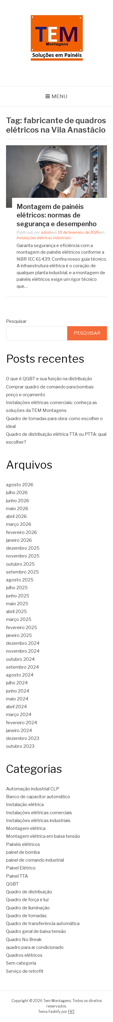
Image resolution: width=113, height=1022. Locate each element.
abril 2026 (16, 516)
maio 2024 (17, 699)
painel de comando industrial (35, 860)
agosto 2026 (19, 484)
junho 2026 (17, 500)
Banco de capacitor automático (38, 796)
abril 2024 (16, 706)
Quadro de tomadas (26, 915)
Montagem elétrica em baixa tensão (43, 836)
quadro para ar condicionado (35, 947)
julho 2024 (17, 683)
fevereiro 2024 (21, 722)
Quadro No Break (24, 939)
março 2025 (18, 619)
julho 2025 (17, 587)
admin (46, 232)
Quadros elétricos (24, 955)
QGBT (12, 884)
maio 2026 (17, 508)
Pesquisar (16, 321)
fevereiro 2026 (21, 532)
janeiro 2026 (19, 540)
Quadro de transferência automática (43, 923)
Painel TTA (17, 876)
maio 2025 (17, 603)
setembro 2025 (22, 572)
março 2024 (18, 714)
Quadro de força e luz (27, 899)
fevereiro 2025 (21, 627)
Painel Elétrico (21, 868)
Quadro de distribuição (29, 892)
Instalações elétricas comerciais (39, 812)
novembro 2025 (22, 556)
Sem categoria (21, 963)
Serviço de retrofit (24, 971)
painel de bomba (23, 852)
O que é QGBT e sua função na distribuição (49, 378)
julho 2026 (17, 492)
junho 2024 (17, 691)
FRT (71, 1011)
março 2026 (18, 524)
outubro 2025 (20, 564)
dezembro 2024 (22, 643)
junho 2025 (17, 596)
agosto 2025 (19, 580)
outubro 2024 (20, 659)
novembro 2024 (22, 651)
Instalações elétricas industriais (44, 238)
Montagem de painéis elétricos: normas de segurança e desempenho (57, 215)
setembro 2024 (22, 667)
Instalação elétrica (25, 804)
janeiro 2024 (19, 730)
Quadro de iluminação (28, 908)
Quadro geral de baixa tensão (36, 931)
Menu (59, 96)
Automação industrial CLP (32, 789)
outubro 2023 (20, 746)
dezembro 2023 (22, 738)
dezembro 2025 (22, 548)
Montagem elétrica (26, 828)
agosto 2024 (19, 675)
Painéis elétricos (23, 844)
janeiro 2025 (19, 635)
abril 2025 (16, 611)
